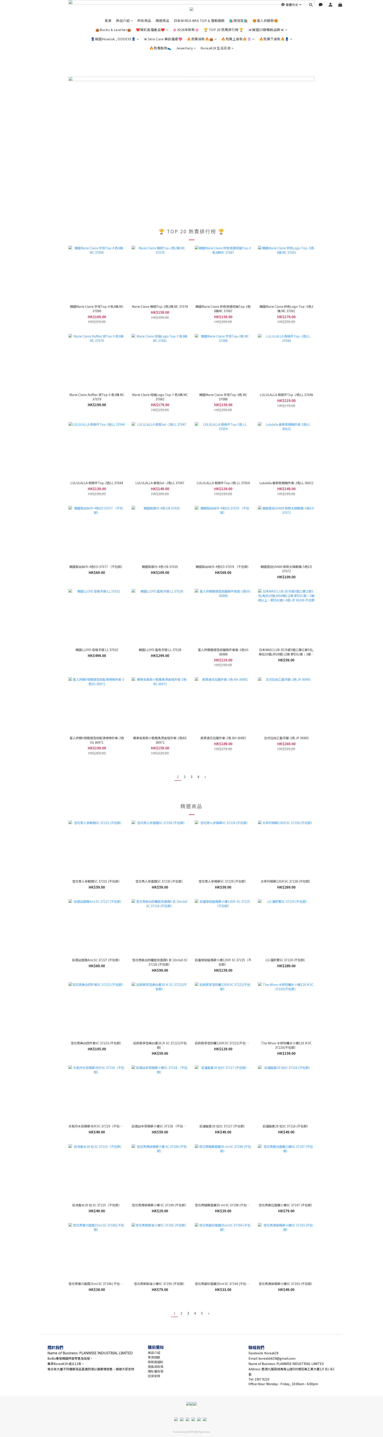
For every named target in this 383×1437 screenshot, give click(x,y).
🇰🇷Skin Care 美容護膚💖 (162, 39)
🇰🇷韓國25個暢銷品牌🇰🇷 (266, 29)
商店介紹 (123, 20)
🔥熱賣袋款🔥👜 (200, 39)
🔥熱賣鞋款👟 (160, 48)
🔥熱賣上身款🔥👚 (236, 39)
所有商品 (144, 20)
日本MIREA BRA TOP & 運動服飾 (199, 20)
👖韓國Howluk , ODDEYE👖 (113, 39)
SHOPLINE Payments (198, 1431)
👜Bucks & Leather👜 (113, 29)
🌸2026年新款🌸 (186, 29)
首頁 (108, 20)
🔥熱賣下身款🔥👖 (274, 39)
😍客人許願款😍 (265, 20)
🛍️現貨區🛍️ (238, 20)
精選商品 (162, 20)
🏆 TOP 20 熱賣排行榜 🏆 (224, 29)
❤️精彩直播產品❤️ (150, 29)
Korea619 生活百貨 (216, 48)
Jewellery (184, 48)
